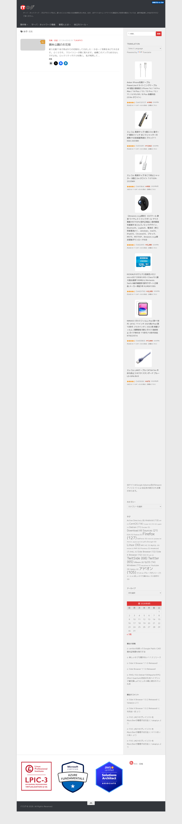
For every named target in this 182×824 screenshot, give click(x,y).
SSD (146, 555)
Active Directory (136, 520)
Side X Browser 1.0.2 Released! (143, 699)
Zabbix (134, 569)
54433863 (140, 341)
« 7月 (129, 634)
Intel (150, 538)
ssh (151, 555)
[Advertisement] (144, 439)
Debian (135, 527)
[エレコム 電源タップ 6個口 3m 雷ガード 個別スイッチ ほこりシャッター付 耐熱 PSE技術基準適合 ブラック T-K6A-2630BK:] (143, 120)
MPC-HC (145, 545)
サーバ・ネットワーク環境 (43, 24)
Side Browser (147, 551)
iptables (157, 538)
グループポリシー (152, 573)
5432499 (140, 245)
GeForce (142, 538)
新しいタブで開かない (143, 576)
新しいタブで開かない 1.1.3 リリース (145, 657)
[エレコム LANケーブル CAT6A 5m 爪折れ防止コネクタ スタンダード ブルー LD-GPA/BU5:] (143, 358)
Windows (134, 565)
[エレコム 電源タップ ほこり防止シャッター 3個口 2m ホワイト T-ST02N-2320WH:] (143, 163)
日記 (56, 40)
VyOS (150, 562)
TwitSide (137, 558)
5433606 (140, 381)
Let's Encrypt (149, 541)
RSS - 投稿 (138, 763)
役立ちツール (80, 24)
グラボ (140, 573)
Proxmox (145, 548)
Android (152, 520)
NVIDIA (130, 548)
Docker (146, 527)
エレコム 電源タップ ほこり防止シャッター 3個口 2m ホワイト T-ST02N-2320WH (143, 178)
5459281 (140, 146)
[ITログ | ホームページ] (27, 7)
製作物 (23, 24)
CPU (154, 524)
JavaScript (137, 542)
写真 (50, 40)
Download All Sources (142, 530)
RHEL (133, 552)
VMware (139, 562)
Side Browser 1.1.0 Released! (142, 669)
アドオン (140, 570)
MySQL (155, 545)
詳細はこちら (152, 105)
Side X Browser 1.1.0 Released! (143, 663)
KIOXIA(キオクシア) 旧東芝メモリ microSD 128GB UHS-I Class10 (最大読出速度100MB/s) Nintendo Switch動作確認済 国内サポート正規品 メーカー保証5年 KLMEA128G (142, 280)
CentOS (136, 523)
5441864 (140, 186)
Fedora (138, 534)
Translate (147, 52)
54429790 (140, 291)
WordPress (145, 565)
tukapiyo (78, 40)
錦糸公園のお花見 (60, 44)
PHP (137, 548)
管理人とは (64, 24)
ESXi (130, 534)
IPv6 (129, 542)
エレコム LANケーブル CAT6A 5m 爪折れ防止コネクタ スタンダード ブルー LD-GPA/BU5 (143, 373)
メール (130, 576)
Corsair (147, 524)
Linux (133, 545)
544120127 (141, 102)
